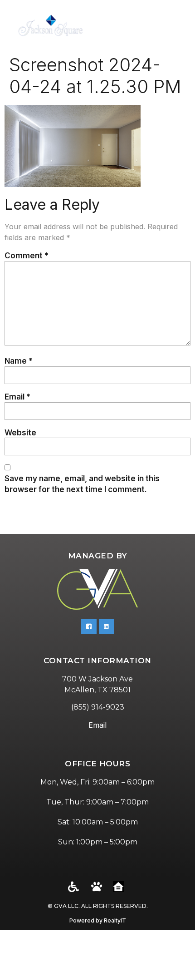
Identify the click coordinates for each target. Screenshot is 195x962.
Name (19, 360)
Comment (27, 255)
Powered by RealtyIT (97, 920)
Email (17, 396)
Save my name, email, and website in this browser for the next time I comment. (82, 484)
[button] (177, 25)
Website (20, 432)
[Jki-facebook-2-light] (89, 626)
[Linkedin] (106, 626)
